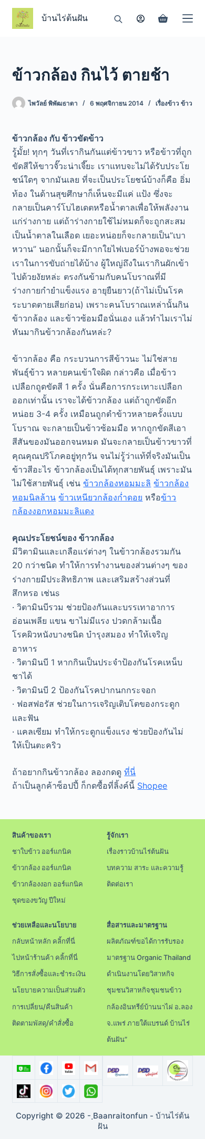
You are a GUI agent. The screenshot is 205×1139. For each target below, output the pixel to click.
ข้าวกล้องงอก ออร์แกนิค (47, 884)
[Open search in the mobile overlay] (118, 18)
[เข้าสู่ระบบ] (141, 19)
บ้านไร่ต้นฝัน (65, 18)
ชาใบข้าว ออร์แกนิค (41, 851)
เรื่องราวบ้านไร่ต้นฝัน (138, 851)
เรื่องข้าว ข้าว (174, 103)
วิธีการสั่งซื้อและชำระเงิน (49, 973)
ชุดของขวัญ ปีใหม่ (39, 900)
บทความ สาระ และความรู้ (145, 867)
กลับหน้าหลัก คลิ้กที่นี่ (43, 941)
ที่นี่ (130, 772)
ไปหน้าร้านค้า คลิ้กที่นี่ (45, 957)
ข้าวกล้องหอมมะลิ (117, 483)
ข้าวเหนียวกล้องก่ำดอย (100, 497)
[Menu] (187, 18)
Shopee (152, 785)
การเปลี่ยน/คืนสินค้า (42, 1006)
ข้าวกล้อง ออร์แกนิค (41, 867)
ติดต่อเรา (120, 884)
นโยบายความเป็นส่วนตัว (48, 990)
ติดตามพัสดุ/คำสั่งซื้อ (43, 1023)
